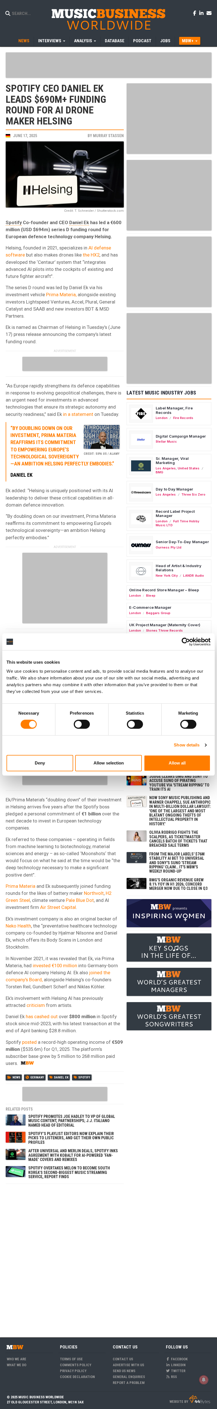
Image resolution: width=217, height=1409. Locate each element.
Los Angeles (166, 468)
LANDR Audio (193, 576)
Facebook (179, 1359)
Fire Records (183, 418)
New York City (167, 576)
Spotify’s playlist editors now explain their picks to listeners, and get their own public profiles (71, 1138)
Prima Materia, (61, 294)
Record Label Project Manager (175, 513)
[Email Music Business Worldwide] (209, 13)
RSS (173, 1377)
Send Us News (124, 1371)
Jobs (165, 40)
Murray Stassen (108, 135)
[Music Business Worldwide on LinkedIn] (202, 13)
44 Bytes (199, 1399)
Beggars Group (158, 613)
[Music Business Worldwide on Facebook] (195, 13)
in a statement (78, 414)
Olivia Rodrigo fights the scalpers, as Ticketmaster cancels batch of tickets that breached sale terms (178, 839)
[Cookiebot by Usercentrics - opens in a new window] (186, 641)
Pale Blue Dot (80, 900)
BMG (160, 472)
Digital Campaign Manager (181, 436)
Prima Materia (20, 886)
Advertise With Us (128, 1365)
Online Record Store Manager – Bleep (164, 590)
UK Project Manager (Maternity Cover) (164, 625)
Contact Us (123, 1359)
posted (29, 1042)
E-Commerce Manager (150, 607)
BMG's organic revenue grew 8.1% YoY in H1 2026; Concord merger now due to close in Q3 (178, 884)
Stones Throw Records (164, 630)
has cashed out (42, 1016)
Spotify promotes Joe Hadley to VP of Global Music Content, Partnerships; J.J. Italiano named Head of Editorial (71, 1120)
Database (114, 40)
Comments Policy (75, 1365)
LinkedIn (178, 1365)
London (162, 418)
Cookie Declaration (77, 1377)
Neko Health (18, 926)
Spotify (14, 222)
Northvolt (94, 893)
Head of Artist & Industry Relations (178, 567)
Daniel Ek (79, 222)
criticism (36, 1005)
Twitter (177, 1371)
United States (189, 468)
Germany (37, 1077)
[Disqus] (65, 1257)
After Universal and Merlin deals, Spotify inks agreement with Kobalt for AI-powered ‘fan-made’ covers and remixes (73, 1155)
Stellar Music (166, 441)
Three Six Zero (193, 494)
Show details (186, 745)
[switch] (82, 724)
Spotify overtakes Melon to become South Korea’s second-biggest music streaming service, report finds (69, 1172)
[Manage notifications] (203, 1379)
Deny (40, 763)
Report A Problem (129, 1383)
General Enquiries (129, 1377)
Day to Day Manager (174, 489)
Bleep (150, 596)
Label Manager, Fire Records (174, 410)
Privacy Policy (73, 1371)
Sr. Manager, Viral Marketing (172, 460)
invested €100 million (55, 965)
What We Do (16, 1365)
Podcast (142, 40)
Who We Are (16, 1359)
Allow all (177, 763)
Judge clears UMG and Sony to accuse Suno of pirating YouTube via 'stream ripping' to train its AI (179, 783)
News (23, 40)
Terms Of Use (71, 1359)
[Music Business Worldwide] (108, 19)
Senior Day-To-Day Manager (182, 541)
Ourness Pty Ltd (168, 547)
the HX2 (91, 255)
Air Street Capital (58, 907)
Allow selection (109, 763)
